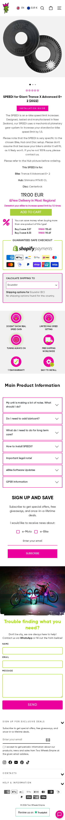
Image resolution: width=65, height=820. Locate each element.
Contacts (10, 773)
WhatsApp (26, 638)
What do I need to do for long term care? (27, 432)
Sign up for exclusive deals (24, 722)
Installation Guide (32, 108)
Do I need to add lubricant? (23, 418)
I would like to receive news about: (32, 523)
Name (5, 644)
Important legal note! (19, 458)
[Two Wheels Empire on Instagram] (4, 762)
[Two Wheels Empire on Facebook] (10, 762)
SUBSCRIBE (32, 553)
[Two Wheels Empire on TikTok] (28, 762)
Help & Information (17, 783)
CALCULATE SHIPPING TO (20, 278)
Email (5, 657)
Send (32, 704)
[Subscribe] (48, 740)
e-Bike (44, 531)
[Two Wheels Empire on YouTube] (16, 762)
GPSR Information (17, 482)
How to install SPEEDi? (19, 446)
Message (7, 671)
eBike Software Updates (20, 470)
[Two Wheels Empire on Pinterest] (22, 762)
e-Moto (27, 531)
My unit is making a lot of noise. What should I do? (28, 405)
